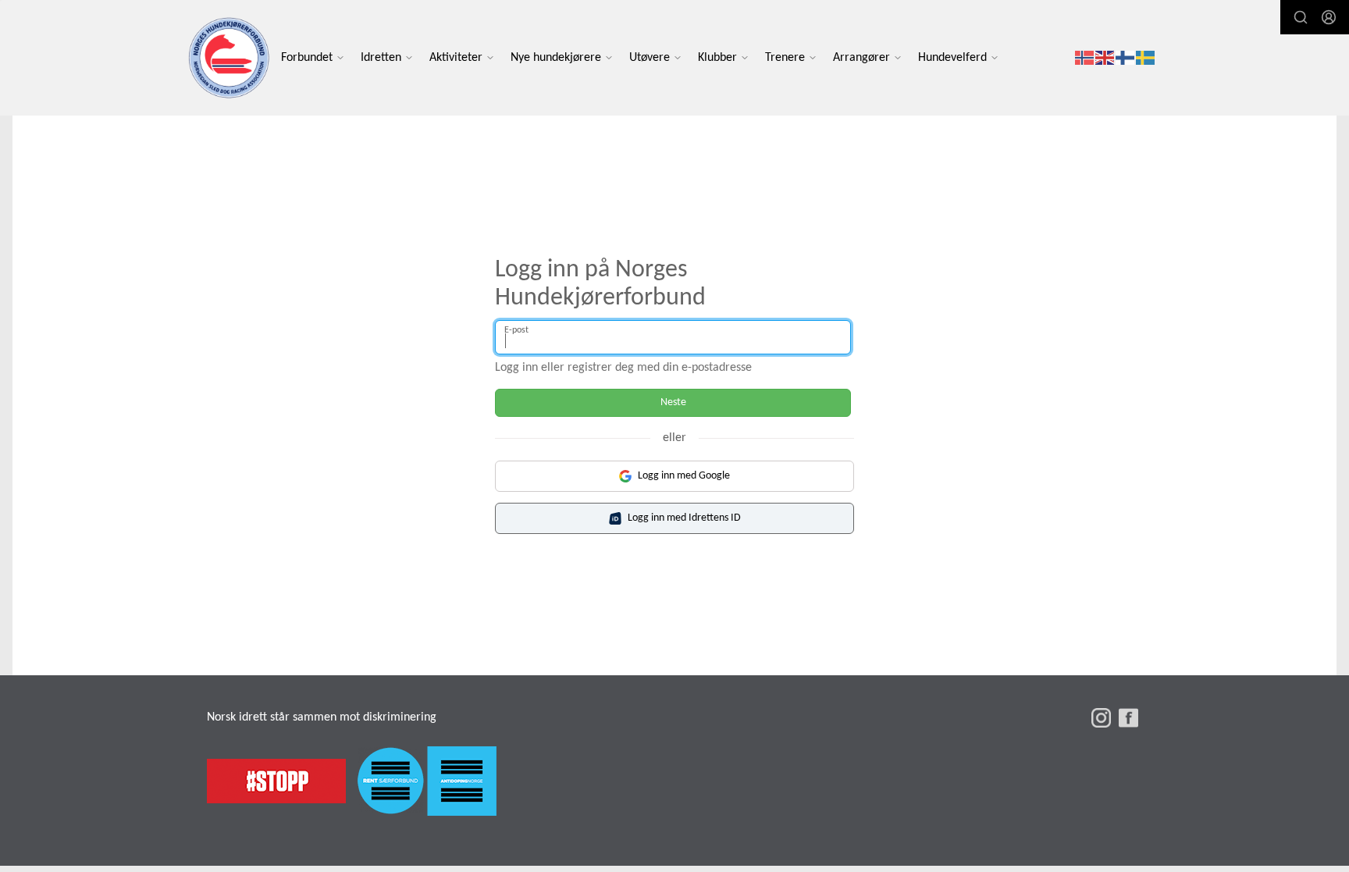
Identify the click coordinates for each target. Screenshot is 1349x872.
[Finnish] (1126, 58)
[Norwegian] (1085, 58)
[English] (1105, 58)
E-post (516, 330)
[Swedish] (1146, 58)
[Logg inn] (1329, 17)
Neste (673, 402)
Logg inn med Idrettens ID (684, 518)
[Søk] (1301, 17)
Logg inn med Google (684, 476)
